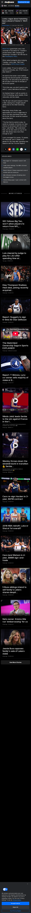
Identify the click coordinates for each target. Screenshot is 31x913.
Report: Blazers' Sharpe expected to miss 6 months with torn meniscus (15, 171)
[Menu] (2, 2)
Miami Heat (6, 49)
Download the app (23, 2)
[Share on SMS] (25, 149)
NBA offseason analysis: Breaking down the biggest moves (14, 176)
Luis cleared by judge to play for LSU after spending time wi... (14, 256)
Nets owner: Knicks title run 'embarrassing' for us (15, 620)
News (17, 5)
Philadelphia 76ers (11, 56)
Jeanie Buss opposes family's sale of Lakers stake (13, 651)
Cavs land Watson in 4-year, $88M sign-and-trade (14, 558)
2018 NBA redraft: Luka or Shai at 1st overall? (15, 527)
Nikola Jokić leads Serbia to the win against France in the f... (14, 419)
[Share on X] (5, 149)
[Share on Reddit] (9, 149)
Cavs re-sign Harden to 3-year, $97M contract (15, 497)
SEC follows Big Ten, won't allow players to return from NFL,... (13, 224)
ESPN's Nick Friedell (17, 64)
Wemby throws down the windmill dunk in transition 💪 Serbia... (15, 464)
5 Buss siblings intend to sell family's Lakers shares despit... (14, 590)
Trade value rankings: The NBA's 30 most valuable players (15, 166)
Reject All (15, 907)
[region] (15, 897)
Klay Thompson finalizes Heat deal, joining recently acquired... (15, 287)
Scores (11, 5)
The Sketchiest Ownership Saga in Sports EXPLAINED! (15, 345)
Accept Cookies (15, 903)
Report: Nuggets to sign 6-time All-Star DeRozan (14, 318)
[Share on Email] (21, 149)
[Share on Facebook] (13, 149)
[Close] (27, 883)
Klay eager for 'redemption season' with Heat (14, 161)
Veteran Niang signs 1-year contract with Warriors (14, 181)
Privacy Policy (17, 900)
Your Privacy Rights (15, 911)
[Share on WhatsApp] (17, 149)
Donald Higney (6, 25)
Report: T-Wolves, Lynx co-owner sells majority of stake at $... (15, 377)
